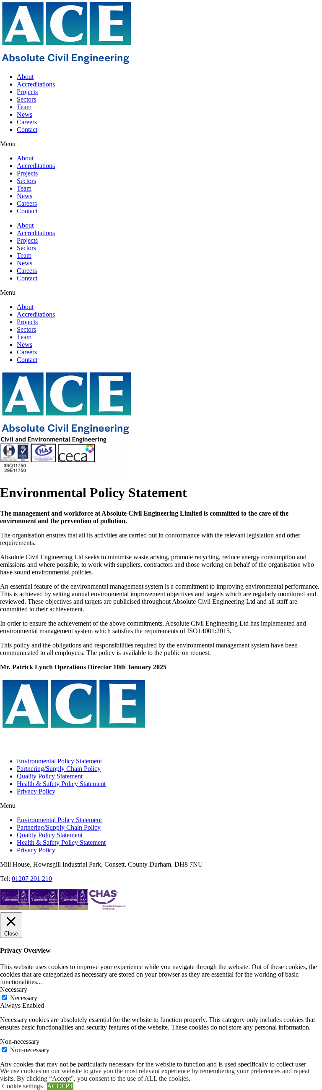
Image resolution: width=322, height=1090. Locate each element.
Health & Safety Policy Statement (61, 783)
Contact (27, 129)
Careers (27, 122)
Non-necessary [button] (19, 1041)
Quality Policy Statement (50, 776)
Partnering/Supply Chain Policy (59, 768)
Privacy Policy (36, 791)
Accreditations (36, 84)
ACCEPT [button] (60, 1086)
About (25, 76)
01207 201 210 (32, 878)
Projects (27, 91)
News (24, 114)
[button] (161, 144)
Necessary (23, 997)
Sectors (26, 99)
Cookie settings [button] (22, 1086)
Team (24, 106)
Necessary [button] (13, 989)
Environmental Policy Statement (59, 761)
